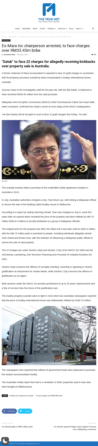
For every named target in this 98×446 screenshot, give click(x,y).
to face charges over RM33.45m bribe (49, 396)
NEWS (35, 28)
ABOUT (78, 28)
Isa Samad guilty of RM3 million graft (17, 427)
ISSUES (42, 28)
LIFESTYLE (61, 28)
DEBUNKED (26, 28)
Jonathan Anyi (9, 54)
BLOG (71, 28)
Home (4, 37)
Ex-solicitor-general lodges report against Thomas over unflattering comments (75, 428)
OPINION (50, 28)
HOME (17, 28)
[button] (93, 28)
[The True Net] (49, 13)
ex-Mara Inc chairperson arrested (21, 396)
